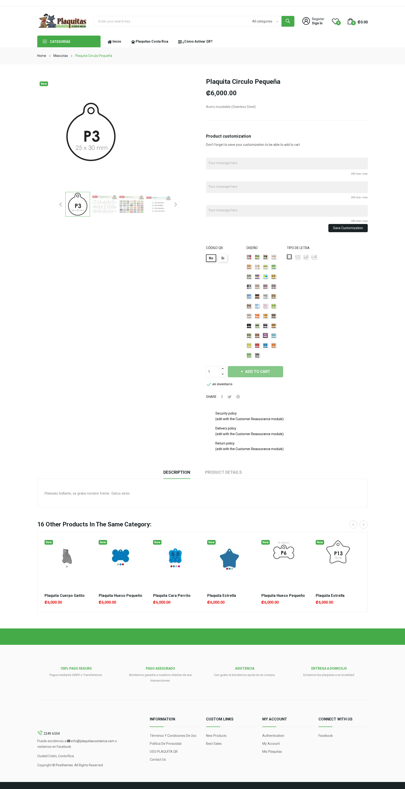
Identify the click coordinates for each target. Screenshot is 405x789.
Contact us (158, 759)
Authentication (273, 736)
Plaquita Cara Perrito (172, 596)
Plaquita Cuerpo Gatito (65, 596)
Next (175, 204)
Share (222, 396)
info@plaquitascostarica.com (92, 741)
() (338, 23)
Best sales (214, 743)
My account (271, 743)
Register (318, 19)
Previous (60, 204)
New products (216, 736)
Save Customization (348, 228)
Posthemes (64, 765)
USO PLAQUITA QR (164, 751)
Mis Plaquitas (272, 751)
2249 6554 (52, 733)
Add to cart (257, 371)
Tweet (229, 396)
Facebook (326, 736)
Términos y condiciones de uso (173, 736)
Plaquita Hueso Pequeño (120, 596)
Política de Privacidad (165, 743)
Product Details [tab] (223, 472)
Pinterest (238, 396)
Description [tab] (176, 472)
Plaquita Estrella (221, 596)
